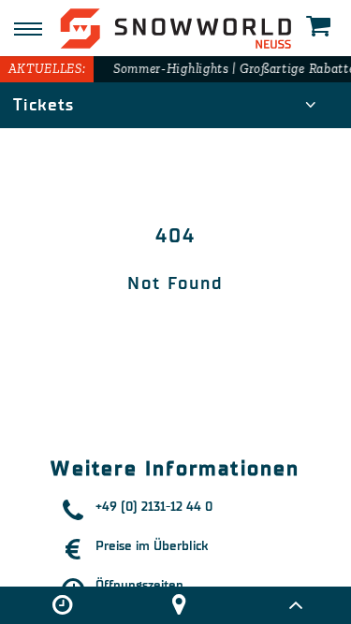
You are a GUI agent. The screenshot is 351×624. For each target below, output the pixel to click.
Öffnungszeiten (139, 585)
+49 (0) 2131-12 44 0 (153, 507)
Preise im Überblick (151, 546)
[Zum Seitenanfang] (296, 605)
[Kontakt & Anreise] (179, 605)
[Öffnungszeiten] (62, 605)
